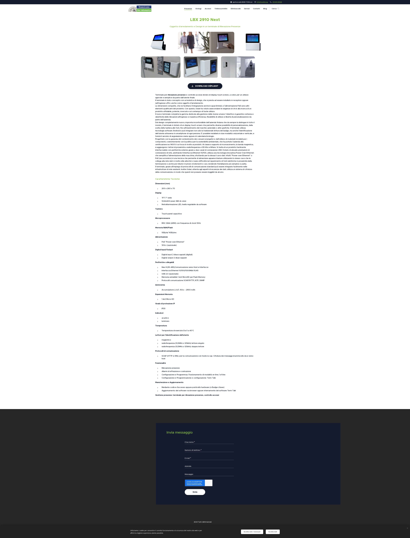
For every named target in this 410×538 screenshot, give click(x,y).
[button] (275, 8)
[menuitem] (189, 8)
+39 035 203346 (277, 2)
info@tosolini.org (262, 2)
